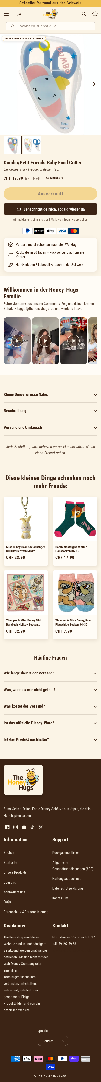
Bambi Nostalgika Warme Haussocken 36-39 (71, 549)
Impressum (60, 898)
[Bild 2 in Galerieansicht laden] (32, 145)
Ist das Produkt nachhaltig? (26, 739)
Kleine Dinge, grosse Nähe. (26, 394)
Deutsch (48, 1041)
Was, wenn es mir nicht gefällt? (30, 689)
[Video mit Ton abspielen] (17, 340)
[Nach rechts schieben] (94, 84)
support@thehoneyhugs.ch (71, 950)
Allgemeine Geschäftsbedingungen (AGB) (72, 866)
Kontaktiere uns (14, 892)
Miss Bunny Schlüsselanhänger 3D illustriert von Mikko (25, 549)
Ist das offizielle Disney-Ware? (29, 722)
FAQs (7, 902)
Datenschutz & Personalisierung (26, 912)
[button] (50, 209)
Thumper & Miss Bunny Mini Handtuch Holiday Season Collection (23, 623)
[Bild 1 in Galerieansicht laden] (12, 145)
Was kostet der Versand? (24, 706)
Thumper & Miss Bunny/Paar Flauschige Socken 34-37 (73, 622)
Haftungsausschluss (66, 879)
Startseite (10, 863)
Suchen (9, 853)
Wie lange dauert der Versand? (29, 673)
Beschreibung (15, 410)
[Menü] (6, 14)
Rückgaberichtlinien (66, 853)
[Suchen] (13, 26)
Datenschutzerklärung (67, 888)
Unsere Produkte (15, 872)
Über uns (10, 882)
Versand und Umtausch (23, 427)
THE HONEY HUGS (49, 1075)
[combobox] (56, 26)
